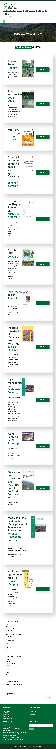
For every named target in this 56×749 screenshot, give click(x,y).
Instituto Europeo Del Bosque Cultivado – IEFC (25, 12)
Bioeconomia (32, 711)
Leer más (42, 69)
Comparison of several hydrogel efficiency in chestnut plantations (15, 726)
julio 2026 (5, 713)
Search (31, 729)
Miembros (32, 715)
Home (18, 30)
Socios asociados (34, 713)
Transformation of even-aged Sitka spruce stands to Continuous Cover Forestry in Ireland (13, 739)
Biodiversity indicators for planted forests (14, 732)
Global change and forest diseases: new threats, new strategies (14, 734)
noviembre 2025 (7, 718)
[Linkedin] (46, 697)
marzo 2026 (6, 715)
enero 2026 (6, 716)
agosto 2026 (6, 711)
